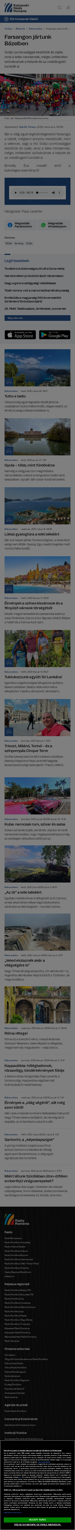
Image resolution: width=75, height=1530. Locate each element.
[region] (37, 1485)
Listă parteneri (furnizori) (12, 1512)
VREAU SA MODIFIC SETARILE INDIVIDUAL (37, 1525)
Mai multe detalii (44, 1462)
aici (20, 1477)
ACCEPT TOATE (37, 1520)
